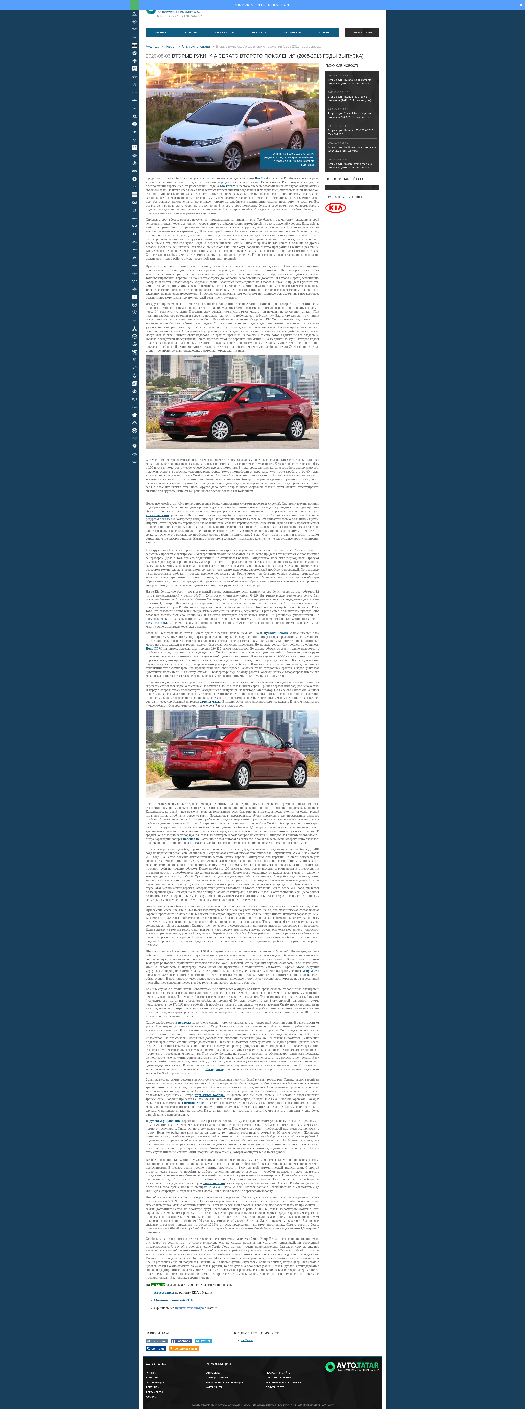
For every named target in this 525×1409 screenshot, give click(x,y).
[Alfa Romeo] (134, 21)
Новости (191, 32)
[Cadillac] (134, 85)
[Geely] (134, 179)
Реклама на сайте (278, 1372)
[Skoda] (134, 391)
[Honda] (134, 210)
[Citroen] (134, 116)
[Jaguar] (134, 242)
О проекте (213, 1372)
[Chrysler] (134, 108)
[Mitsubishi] (134, 328)
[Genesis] (134, 187)
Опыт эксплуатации (197, 46)
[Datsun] (134, 132)
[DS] (134, 147)
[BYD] (134, 77)
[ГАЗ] (134, 446)
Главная (161, 32)
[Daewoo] (134, 124)
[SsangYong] (134, 399)
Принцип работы (217, 1377)
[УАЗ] (134, 462)
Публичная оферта (279, 1377)
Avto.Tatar (153, 46)
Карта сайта (214, 1387)
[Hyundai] (134, 226)
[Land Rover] (134, 273)
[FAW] (134, 155)
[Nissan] (134, 336)
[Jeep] (134, 250)
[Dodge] (134, 139)
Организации (224, 32)
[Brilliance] (134, 61)
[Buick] (134, 69)
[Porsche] (134, 360)
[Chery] (134, 92)
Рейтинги (259, 32)
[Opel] (134, 344)
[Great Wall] (134, 202)
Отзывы (324, 32)
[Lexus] (134, 281)
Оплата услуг (275, 1387)
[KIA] (134, 257)
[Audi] (134, 37)
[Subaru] (134, 407)
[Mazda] (134, 305)
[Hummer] (134, 218)
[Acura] (134, 14)
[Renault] (134, 376)
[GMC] (134, 195)
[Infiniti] (134, 234)
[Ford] (134, 171)
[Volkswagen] (134, 431)
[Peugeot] (134, 352)
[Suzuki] (134, 415)
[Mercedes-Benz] (134, 313)
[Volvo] (134, 438)
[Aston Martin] (134, 29)
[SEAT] (134, 383)
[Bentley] (134, 45)
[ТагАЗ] (134, 454)
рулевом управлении (165, 1121)
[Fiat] (134, 163)
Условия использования (283, 1382)
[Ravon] (134, 368)
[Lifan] (134, 289)
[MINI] (134, 320)
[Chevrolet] (134, 100)
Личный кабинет (362, 32)
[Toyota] (134, 423)
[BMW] (134, 53)
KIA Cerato (247, 1340)
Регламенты (292, 32)
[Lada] (134, 265)
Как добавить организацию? (225, 1382)
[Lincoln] (134, 297)
